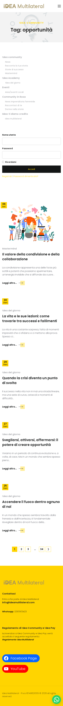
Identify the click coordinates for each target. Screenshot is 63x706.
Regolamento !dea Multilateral (18, 639)
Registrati (7, 176)
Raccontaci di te (13, 105)
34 (41, 549)
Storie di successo (14, 69)
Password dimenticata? (25, 176)
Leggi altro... (9, 283)
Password (7, 148)
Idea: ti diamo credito (15, 114)
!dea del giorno (12, 82)
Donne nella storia (14, 109)
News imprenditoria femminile (20, 101)
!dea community (12, 57)
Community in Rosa (14, 97)
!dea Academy (11, 78)
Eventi (5, 87)
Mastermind (11, 73)
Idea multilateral (13, 118)
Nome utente (9, 134)
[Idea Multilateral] (24, 6)
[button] (56, 699)
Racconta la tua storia (16, 65)
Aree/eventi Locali (14, 92)
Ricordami (10, 162)
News (7, 61)
